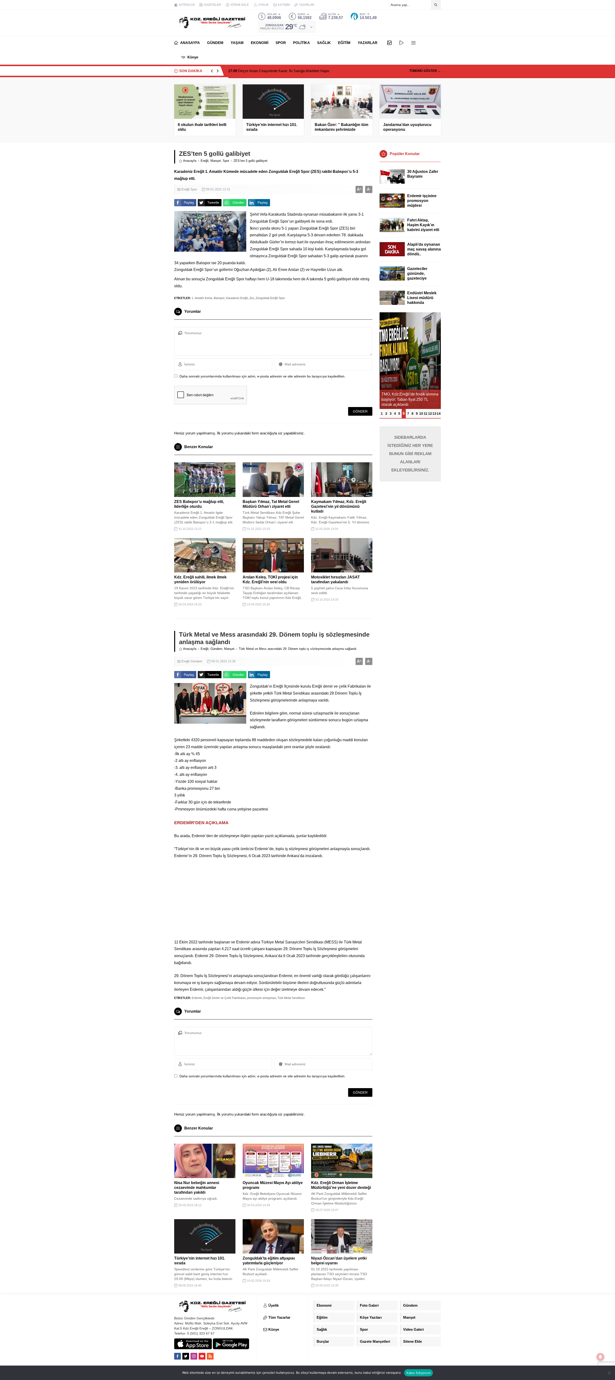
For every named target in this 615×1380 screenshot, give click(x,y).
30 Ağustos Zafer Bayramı (422, 173)
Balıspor (219, 298)
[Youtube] (202, 1356)
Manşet (215, 161)
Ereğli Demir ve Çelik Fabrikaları (224, 998)
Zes (251, 298)
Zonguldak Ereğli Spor (270, 298)
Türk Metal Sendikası (291, 998)
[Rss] (210, 1356)
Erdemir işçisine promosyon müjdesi (422, 200)
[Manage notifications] (600, 1357)
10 (421, 413)
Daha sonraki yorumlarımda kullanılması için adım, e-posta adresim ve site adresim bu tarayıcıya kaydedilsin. (262, 376)
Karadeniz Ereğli (237, 298)
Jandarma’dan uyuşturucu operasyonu (407, 127)
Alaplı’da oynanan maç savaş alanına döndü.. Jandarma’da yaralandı (424, 254)
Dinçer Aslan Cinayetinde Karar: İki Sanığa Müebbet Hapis (278, 71)
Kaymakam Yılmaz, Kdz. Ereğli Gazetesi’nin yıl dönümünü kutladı (338, 506)
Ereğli (205, 161)
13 (434, 413)
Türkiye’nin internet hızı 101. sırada (271, 127)
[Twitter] (185, 1356)
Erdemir (197, 998)
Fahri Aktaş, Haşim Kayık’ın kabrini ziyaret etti (423, 225)
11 (425, 413)
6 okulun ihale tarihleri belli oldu (202, 127)
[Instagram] (194, 1356)
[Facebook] (177, 1356)
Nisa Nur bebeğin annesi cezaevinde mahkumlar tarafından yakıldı (196, 1187)
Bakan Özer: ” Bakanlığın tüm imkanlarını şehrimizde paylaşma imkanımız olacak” (341, 129)
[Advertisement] (273, 899)
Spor (226, 161)
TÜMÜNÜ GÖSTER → (425, 71)
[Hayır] (609, 1372)
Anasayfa (189, 161)
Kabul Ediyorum (418, 1373)
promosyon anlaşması (261, 998)
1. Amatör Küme (202, 298)
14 (439, 413)
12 (430, 413)
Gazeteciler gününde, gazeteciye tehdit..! (417, 276)
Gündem (216, 649)
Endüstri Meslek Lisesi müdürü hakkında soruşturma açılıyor (422, 302)
